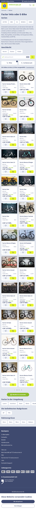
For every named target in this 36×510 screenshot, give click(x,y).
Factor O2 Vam (6, 110)
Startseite (3, 10)
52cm (23, 422)
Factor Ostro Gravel (8, 270)
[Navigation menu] (33, 5)
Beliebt (3, 440)
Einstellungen (18, 506)
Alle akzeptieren (18, 501)
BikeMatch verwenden (19, 395)
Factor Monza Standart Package (27, 375)
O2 (17, 22)
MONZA (23, 22)
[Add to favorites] (5, 92)
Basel (20, 403)
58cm (17, 422)
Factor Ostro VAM (25, 84)
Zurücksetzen (30, 67)
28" (4, 413)
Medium (30, 422)
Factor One (23, 110)
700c (9, 413)
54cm (4, 422)
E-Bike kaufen (5, 434)
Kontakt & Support (6, 463)
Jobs (2, 460)
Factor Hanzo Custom (26, 216)
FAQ (2, 455)
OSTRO (5, 22)
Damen (12, 51)
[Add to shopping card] (13, 92)
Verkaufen (4, 437)
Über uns (3, 450)
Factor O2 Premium (25, 243)
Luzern (5, 403)
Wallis (27, 403)
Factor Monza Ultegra (26, 162)
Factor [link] (10, 10)
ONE (11, 22)
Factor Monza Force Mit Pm (27, 348)
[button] (21, 390)
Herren (5, 51)
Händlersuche (5, 442)
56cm (10, 422)
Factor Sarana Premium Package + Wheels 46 (9, 84)
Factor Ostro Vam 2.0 (8, 137)
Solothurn (13, 403)
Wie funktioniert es (6, 445)
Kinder (19, 51)
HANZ (30, 22)
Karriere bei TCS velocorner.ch (10, 458)
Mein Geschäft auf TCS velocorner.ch (11, 452)
